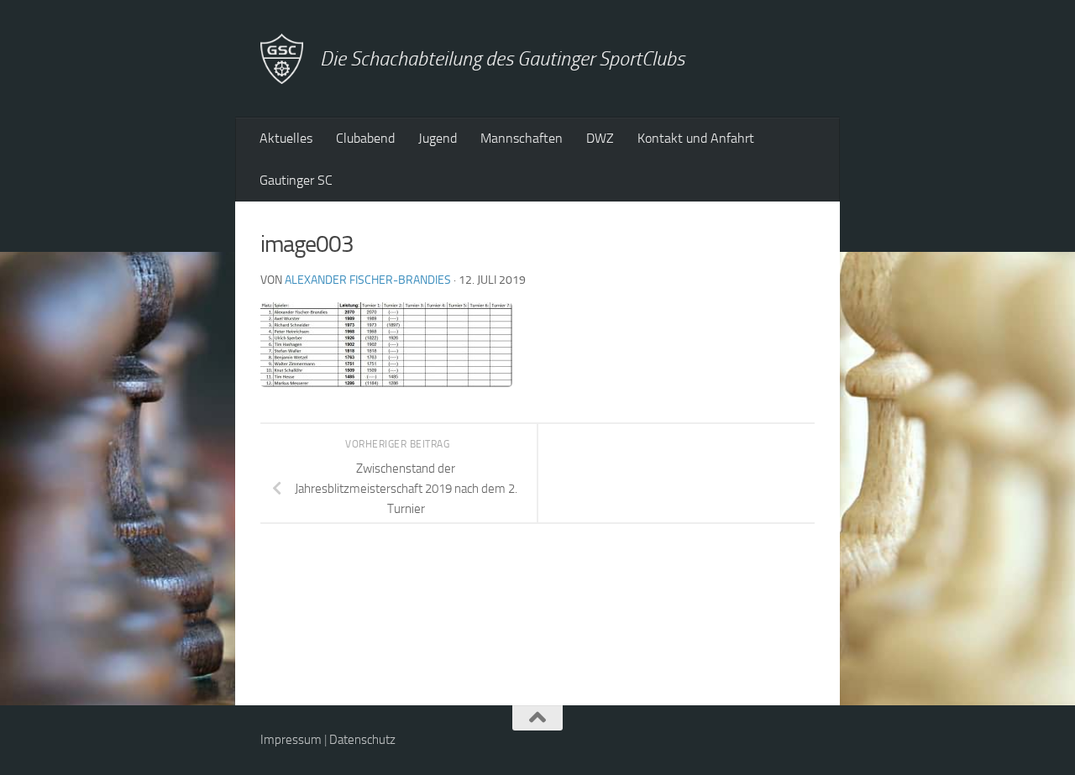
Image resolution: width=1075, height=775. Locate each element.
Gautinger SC (296, 180)
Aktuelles (286, 138)
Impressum (291, 739)
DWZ (600, 138)
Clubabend (365, 138)
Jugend (437, 138)
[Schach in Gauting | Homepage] (281, 59)
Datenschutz (362, 739)
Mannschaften (521, 138)
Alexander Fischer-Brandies (368, 280)
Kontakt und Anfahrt (695, 138)
